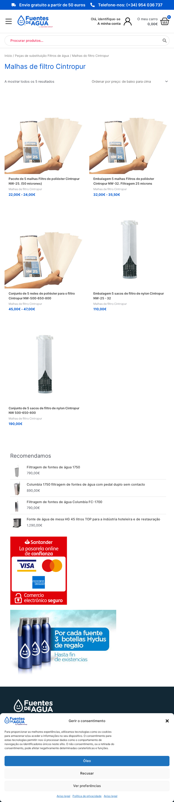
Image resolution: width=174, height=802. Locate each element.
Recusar (87, 773)
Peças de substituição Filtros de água (42, 55)
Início (8, 55)
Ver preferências (87, 786)
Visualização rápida (44, 170)
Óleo (87, 761)
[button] (167, 721)
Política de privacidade (87, 796)
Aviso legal (63, 796)
